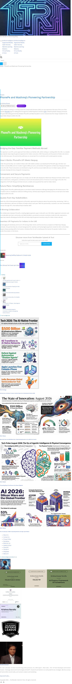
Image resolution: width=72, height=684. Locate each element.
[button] (1, 63)
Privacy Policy (7, 539)
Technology (3, 390)
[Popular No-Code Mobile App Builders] (4, 290)
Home (1, 66)
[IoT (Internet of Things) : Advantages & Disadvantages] (4, 301)
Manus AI (5, 553)
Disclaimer (6, 541)
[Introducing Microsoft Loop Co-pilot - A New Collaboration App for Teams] (4, 278)
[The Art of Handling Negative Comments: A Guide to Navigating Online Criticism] (4, 307)
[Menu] (1, 40)
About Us (6, 535)
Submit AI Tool (7, 545)
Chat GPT (6, 547)
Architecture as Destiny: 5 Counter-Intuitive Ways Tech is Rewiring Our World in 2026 (17, 393)
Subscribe (46, 244)
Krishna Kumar (4, 664)
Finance (2, 95)
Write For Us (6, 543)
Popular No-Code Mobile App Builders (11, 292)
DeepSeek (6, 551)
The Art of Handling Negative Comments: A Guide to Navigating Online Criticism (10, 311)
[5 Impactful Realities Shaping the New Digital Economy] (4, 284)
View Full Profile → (5, 676)
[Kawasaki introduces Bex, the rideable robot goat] (4, 294)
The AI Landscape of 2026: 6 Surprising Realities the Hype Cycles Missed (14, 531)
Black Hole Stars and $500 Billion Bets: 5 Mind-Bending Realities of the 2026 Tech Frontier (18, 439)
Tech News (3, 436)
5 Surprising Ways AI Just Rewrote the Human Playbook (11, 485)
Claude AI (6, 549)
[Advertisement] (36, 79)
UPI (45, 111)
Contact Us (6, 537)
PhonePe (7, 111)
